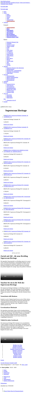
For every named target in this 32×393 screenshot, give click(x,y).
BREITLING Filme (11, 89)
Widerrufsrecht (7, 379)
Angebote (6, 81)
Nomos (8, 17)
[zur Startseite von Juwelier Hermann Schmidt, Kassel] (16, 4)
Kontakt (5, 101)
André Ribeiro (10, 55)
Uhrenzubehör (10, 19)
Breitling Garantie (17, 356)
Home (5, 370)
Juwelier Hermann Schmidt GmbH (9, 363)
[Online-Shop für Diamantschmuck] (13, 391)
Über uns (6, 93)
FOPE (8, 47)
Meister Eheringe (11, 78)
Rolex (5, 11)
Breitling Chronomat (17, 350)
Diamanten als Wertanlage (13, 72)
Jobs (5, 99)
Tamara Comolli (10, 46)
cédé (8, 62)
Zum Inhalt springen (5, 1)
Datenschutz (6, 372)
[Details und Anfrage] (17, 117)
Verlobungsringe (10, 76)
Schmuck (6, 22)
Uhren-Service (10, 85)
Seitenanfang (4, 383)
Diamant (6, 66)
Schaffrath (9, 43)
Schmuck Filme (10, 92)
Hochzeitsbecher (10, 80)
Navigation (4, 6)
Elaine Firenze (10, 54)
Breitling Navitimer (17, 346)
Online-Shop (10, 73)
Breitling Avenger (17, 353)
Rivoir (8, 57)
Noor (8, 49)
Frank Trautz (10, 50)
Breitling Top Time (17, 345)
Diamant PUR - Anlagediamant (14, 70)
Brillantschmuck (10, 69)
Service (5, 82)
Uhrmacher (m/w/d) (11, 100)
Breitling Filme (17, 354)
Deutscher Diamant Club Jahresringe (15, 67)
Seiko (8, 18)
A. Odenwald (10, 53)
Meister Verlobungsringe (12, 77)
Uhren (5, 13)
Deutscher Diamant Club (12, 42)
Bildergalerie (10, 97)
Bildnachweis (7, 376)
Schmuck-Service (11, 84)
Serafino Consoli (10, 44)
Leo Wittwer (9, 51)
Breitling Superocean (17, 347)
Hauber (8, 63)
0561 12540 (24, 364)
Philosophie (9, 96)
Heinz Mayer (10, 58)
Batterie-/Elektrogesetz (9, 380)
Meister (8, 59)
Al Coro (8, 65)
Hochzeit (6, 74)
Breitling (9, 15)
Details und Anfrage (8, 124)
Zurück (2, 360)
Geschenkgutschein (11, 88)
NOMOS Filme (10, 91)
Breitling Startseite (17, 357)
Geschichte (9, 95)
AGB (5, 378)
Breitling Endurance (17, 351)
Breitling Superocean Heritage (17, 349)
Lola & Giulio (10, 61)
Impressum (6, 374)
